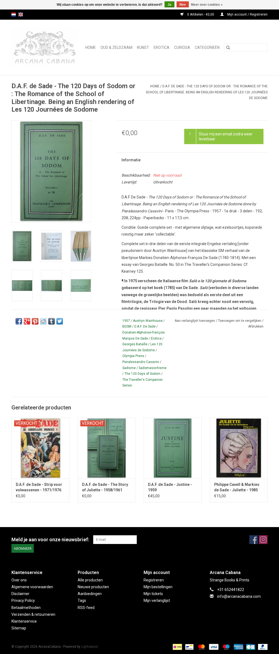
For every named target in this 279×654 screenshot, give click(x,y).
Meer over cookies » (207, 5)
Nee (183, 5)
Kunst (143, 47)
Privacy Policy (23, 600)
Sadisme (129, 368)
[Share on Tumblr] (51, 321)
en (21, 14)
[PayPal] (262, 647)
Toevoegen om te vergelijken (240, 321)
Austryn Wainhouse (148, 321)
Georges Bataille (134, 344)
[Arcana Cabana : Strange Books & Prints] (45, 47)
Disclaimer (20, 593)
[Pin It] (35, 321)
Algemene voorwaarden (32, 587)
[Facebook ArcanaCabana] (253, 539)
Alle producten (90, 580)
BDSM (126, 326)
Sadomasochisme (152, 368)
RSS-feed (86, 607)
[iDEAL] (177, 647)
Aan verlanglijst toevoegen (195, 321)
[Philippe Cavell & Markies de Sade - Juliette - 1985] (239, 448)
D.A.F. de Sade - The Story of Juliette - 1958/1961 (105, 487)
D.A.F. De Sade (145, 326)
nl (13, 14)
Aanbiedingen (90, 593)
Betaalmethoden (26, 607)
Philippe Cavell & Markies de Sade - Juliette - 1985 (236, 487)
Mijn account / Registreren (247, 14)
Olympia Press (133, 356)
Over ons (19, 580)
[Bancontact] (189, 647)
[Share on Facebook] (19, 321)
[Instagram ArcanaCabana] (263, 539)
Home (90, 47)
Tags (82, 600)
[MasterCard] (201, 647)
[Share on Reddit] (43, 321)
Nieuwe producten (93, 587)
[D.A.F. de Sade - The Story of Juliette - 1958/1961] (107, 448)
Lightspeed (89, 647)
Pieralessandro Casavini (140, 362)
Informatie (131, 160)
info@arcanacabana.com (239, 596)
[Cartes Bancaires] (250, 647)
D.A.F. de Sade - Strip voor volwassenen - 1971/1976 (39, 487)
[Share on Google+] (27, 321)
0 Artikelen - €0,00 (200, 14)
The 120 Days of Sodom (142, 374)
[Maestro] (225, 647)
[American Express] (238, 647)
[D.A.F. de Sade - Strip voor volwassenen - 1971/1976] (40, 448)
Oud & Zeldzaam (116, 47)
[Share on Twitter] (59, 321)
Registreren (154, 580)
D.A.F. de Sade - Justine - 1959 (170, 487)
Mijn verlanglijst (157, 600)
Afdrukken (255, 326)
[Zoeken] (228, 47)
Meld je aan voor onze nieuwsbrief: (50, 539)
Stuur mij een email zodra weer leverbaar (226, 136)
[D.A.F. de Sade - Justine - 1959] (173, 448)
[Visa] (213, 647)
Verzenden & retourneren (33, 614)
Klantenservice (24, 621)
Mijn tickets (153, 593)
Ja (169, 5)
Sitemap (18, 628)
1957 (126, 321)
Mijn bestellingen (158, 587)
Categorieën (207, 47)
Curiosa (182, 47)
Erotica (161, 47)
